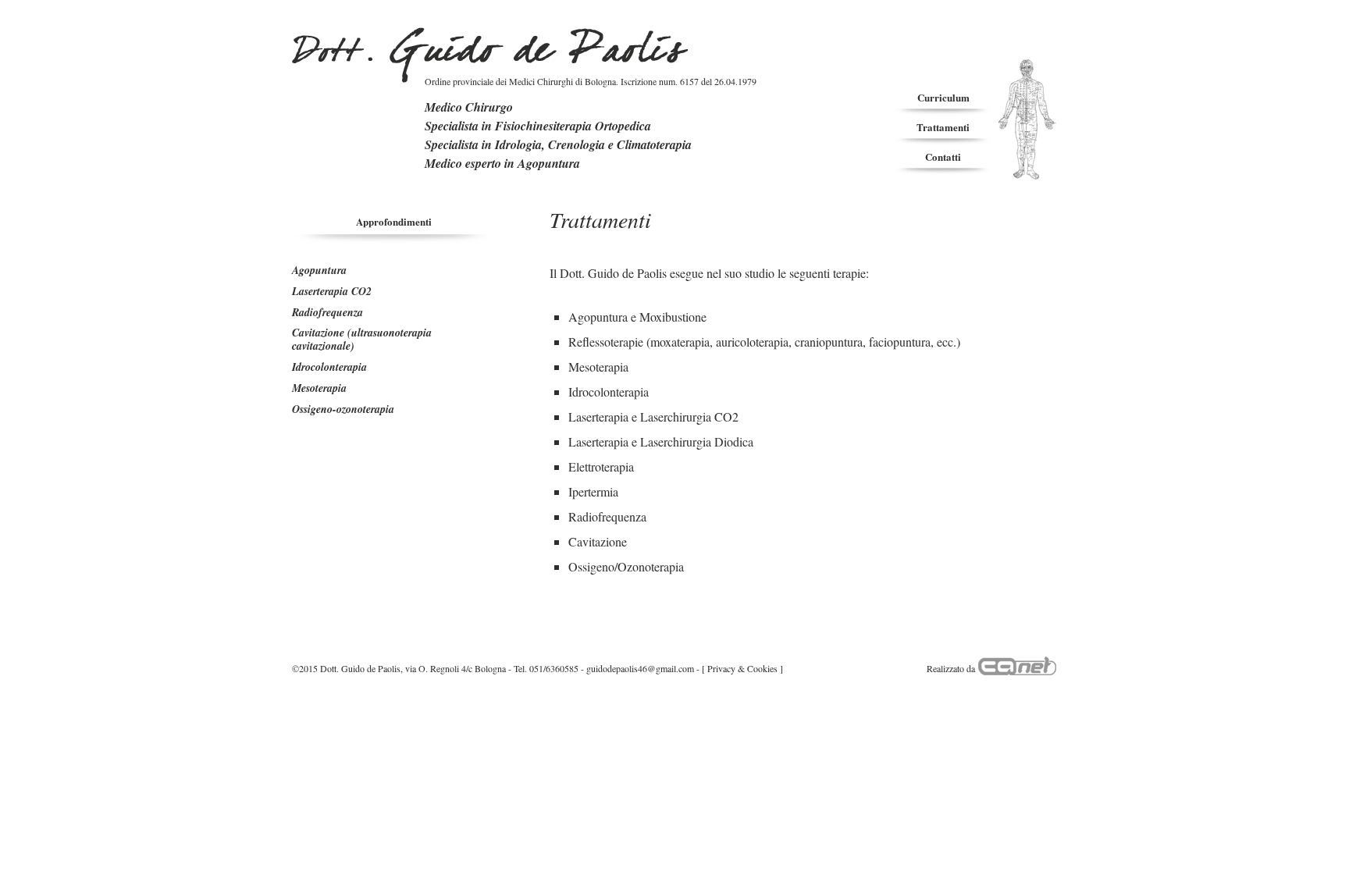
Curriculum (943, 97)
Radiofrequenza (327, 312)
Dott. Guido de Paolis (490, 55)
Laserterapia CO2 (332, 291)
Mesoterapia (319, 388)
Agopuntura (319, 270)
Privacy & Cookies (742, 668)
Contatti (943, 156)
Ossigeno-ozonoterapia (343, 409)
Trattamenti (943, 126)
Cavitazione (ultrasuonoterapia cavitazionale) (362, 339)
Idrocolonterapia (329, 367)
